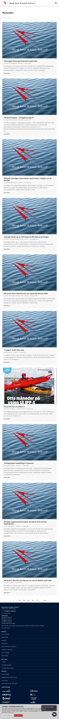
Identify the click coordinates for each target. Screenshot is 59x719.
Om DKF (4, 662)
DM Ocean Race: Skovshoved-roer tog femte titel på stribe (26, 293)
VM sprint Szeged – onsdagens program (19, 118)
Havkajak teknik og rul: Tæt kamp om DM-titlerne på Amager (26, 237)
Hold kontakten (5, 674)
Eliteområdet (5, 655)
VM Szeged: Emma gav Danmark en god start (20, 61)
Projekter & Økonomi (7, 649)
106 (33, 600)
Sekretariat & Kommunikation (9, 646)
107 (37, 600)
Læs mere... (11, 712)
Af (20, 63)
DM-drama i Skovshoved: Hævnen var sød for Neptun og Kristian (28, 580)
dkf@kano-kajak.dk (10, 611)
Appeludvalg (5, 637)
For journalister (5, 634)
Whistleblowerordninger (8, 668)
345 (44, 600)
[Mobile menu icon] (55, 2)
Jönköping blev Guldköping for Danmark (19, 463)
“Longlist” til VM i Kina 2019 (14, 350)
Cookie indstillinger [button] (7, 715)
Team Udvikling (5, 652)
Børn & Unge (7, 465)
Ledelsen (4, 640)
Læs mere (6, 73)
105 (28, 600)
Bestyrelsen (4, 643)
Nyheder (15, 63)
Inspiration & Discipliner (9, 408)
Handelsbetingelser (6, 665)
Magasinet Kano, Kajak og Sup (9, 677)
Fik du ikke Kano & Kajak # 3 (14, 407)
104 (24, 600)
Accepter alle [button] (18, 715)
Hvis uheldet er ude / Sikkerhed (9, 683)
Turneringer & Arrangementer (16, 239)
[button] (54, 714)
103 (20, 600)
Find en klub (5, 680)
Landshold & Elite (8, 63)
